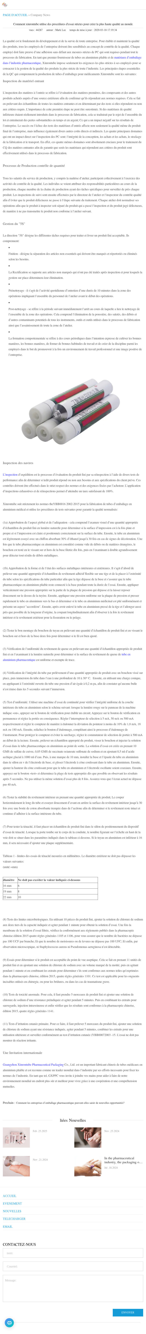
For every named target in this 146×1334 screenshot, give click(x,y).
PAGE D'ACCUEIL (15, 15)
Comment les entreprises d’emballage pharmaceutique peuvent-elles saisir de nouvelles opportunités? (70, 1103)
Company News (40, 15)
